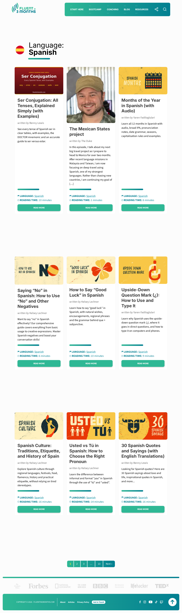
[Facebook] (140, 602)
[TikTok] (156, 602)
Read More (39, 207)
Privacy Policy (83, 602)
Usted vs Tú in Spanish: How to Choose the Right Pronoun (87, 453)
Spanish (39, 196)
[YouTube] (150, 602)
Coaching (112, 9)
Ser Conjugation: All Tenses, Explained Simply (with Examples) (37, 108)
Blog (127, 9)
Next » (109, 564)
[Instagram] (144, 602)
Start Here (76, 9)
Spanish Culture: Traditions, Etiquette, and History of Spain (38, 451)
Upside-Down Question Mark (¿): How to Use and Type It (140, 297)
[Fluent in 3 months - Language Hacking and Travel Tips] (24, 8)
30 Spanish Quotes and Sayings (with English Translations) (143, 451)
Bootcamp (95, 9)
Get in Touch (98, 602)
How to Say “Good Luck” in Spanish (87, 292)
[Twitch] (161, 602)
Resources (141, 9)
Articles (71, 602)
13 (99, 564)
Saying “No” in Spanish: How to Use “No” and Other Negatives (38, 298)
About (62, 602)
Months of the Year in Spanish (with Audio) (140, 105)
